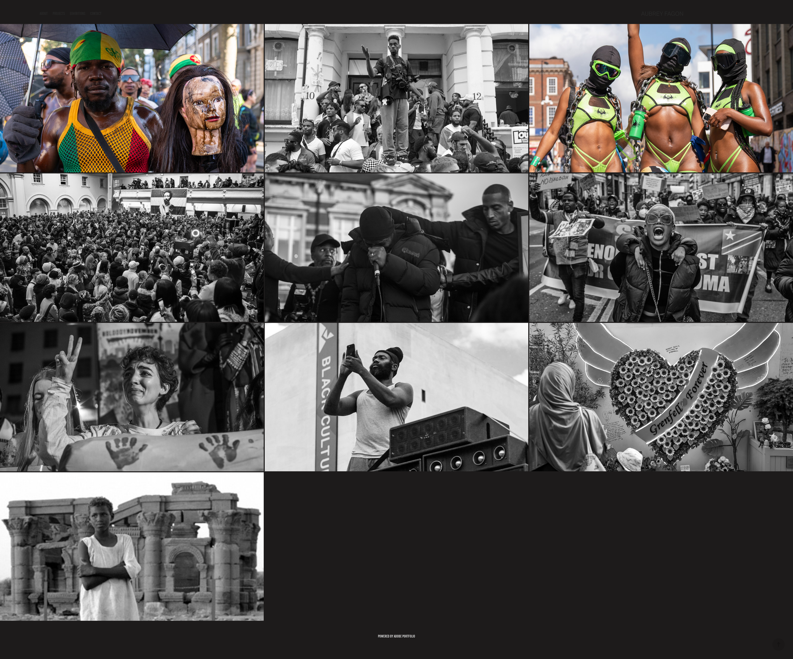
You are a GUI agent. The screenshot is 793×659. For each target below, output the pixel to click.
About (44, 13)
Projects (59, 13)
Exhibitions (77, 13)
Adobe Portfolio (404, 636)
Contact (95, 13)
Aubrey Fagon (662, 13)
